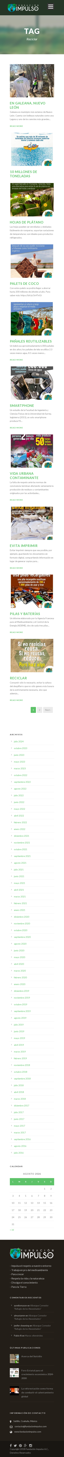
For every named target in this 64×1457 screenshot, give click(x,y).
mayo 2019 (19, 1038)
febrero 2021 (20, 903)
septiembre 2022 (22, 782)
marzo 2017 (20, 1132)
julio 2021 (19, 869)
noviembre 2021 (22, 842)
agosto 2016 (20, 1146)
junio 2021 (19, 876)
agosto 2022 (20, 788)
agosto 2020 (20, 943)
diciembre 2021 (21, 836)
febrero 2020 (20, 977)
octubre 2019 (20, 1004)
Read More (16, 126)
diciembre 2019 (21, 991)
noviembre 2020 (22, 923)
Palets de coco (24, 283)
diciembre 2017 (21, 1105)
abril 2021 (19, 890)
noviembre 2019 (22, 997)
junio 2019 (19, 1031)
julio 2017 (19, 1112)
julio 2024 (19, 741)
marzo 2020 (20, 970)
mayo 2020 (19, 957)
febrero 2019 (20, 1058)
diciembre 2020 (21, 916)
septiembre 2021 (22, 856)
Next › (48, 710)
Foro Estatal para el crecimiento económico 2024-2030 (37, 1374)
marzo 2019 (20, 1051)
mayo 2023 (19, 761)
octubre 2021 (20, 849)
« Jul (12, 1229)
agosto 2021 (20, 863)
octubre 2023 (20, 748)
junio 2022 (19, 802)
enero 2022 (19, 829)
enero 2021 (19, 910)
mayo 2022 (19, 809)
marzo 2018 (20, 1099)
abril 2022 (19, 815)
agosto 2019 (20, 1018)
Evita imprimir (24, 546)
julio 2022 (19, 795)
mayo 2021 (19, 883)
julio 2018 (19, 1085)
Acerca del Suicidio (31, 1356)
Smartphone (22, 405)
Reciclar (18, 678)
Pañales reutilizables (31, 341)
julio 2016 (19, 1152)
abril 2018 (19, 1092)
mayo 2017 (19, 1125)
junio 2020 (19, 950)
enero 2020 (19, 984)
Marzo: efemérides (34, 1335)
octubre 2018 (20, 1072)
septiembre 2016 (22, 1139)
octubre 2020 (20, 930)
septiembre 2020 (22, 937)
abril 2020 (19, 964)
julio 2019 (19, 1024)
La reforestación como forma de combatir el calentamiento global (37, 1392)
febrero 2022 (20, 822)
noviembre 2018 (22, 1065)
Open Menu (50, 6)
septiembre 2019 (22, 1011)
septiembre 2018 (22, 1078)
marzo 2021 (20, 896)
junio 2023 (19, 755)
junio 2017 (19, 1119)
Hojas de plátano (26, 222)
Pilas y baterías (25, 614)
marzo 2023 (20, 768)
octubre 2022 (20, 775)
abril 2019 (19, 1045)
